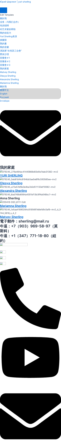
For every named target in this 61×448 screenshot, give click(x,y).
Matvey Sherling (8, 72)
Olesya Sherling (8, 76)
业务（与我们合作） (10, 22)
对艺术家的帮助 (8, 29)
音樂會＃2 (5, 61)
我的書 (3, 43)
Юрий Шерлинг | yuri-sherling (15, 1)
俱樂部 (3, 40)
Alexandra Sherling (9, 79)
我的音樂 (4, 47)
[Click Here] (3, 10)
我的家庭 (4, 68)
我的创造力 (5, 33)
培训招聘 (4, 25)
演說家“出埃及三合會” (11, 50)
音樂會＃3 (5, 65)
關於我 (3, 18)
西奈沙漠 (4, 54)
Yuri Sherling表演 (8, 36)
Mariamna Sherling (9, 83)
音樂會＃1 (5, 58)
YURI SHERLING (11, 175)
